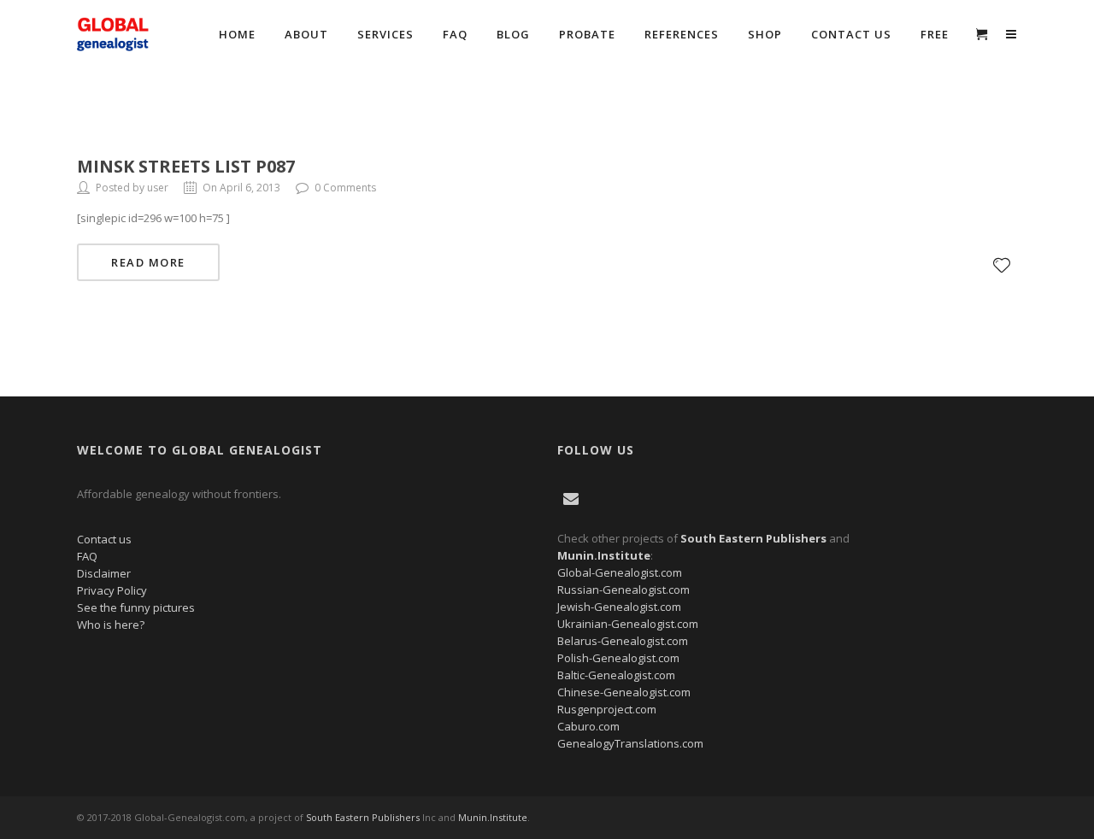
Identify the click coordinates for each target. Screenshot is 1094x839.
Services (385, 34)
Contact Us (851, 34)
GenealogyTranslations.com (630, 743)
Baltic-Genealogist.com (616, 675)
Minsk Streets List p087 (186, 166)
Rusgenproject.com (606, 709)
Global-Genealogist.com (619, 572)
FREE (934, 34)
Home (237, 34)
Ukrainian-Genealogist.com (627, 623)
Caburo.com (588, 726)
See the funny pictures (136, 607)
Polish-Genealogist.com (618, 658)
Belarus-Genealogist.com (622, 640)
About (306, 34)
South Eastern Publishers (363, 817)
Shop (765, 34)
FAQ (455, 34)
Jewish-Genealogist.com (619, 606)
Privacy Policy (112, 590)
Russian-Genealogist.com (623, 589)
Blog (513, 34)
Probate (587, 34)
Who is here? (110, 624)
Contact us (104, 539)
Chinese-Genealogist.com (624, 692)
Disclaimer (104, 573)
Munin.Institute (492, 817)
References (681, 34)
